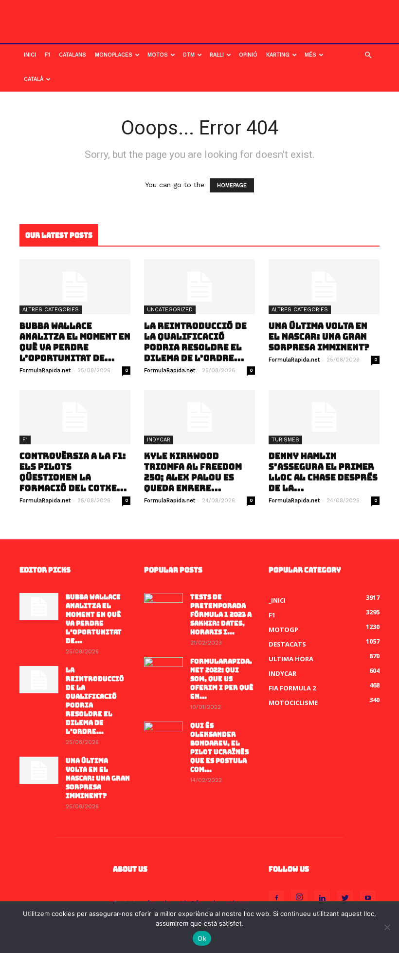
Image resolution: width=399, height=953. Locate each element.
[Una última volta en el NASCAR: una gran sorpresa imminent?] (324, 286)
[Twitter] (345, 898)
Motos (157, 55)
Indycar (158, 440)
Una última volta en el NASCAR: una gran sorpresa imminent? (319, 336)
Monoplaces (113, 55)
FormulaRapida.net (45, 370)
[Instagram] (299, 898)
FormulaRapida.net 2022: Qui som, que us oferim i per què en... (222, 679)
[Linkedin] (322, 898)
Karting (278, 55)
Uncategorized (170, 309)
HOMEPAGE (232, 185)
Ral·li (217, 55)
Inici (30, 55)
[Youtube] (368, 898)
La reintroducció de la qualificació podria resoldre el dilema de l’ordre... (195, 342)
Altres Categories (50, 309)
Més (310, 55)
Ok (202, 938)
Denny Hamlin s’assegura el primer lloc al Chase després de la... (323, 472)
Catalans (72, 55)
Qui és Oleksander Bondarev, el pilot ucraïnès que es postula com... (219, 748)
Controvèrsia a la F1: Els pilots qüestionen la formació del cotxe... (73, 472)
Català (33, 79)
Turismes (285, 440)
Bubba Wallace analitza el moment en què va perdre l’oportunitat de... (74, 342)
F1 (47, 55)
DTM (189, 55)
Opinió (248, 55)
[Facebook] (276, 898)
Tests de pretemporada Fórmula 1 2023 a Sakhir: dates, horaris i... (221, 614)
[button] (368, 55)
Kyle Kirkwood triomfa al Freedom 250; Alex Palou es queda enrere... (193, 472)
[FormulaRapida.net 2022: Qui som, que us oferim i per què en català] (163, 671)
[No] (387, 927)
